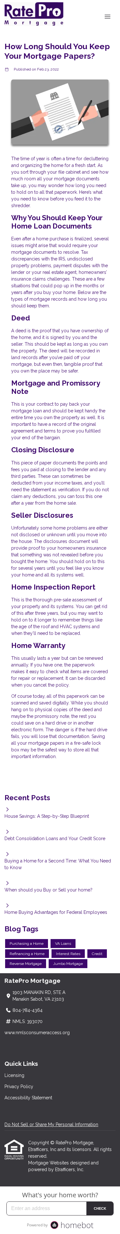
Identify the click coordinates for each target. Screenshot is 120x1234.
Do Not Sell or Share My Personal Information (51, 1124)
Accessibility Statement (28, 1097)
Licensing (14, 1075)
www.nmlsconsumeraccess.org (37, 1032)
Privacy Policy (18, 1086)
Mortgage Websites (49, 1162)
